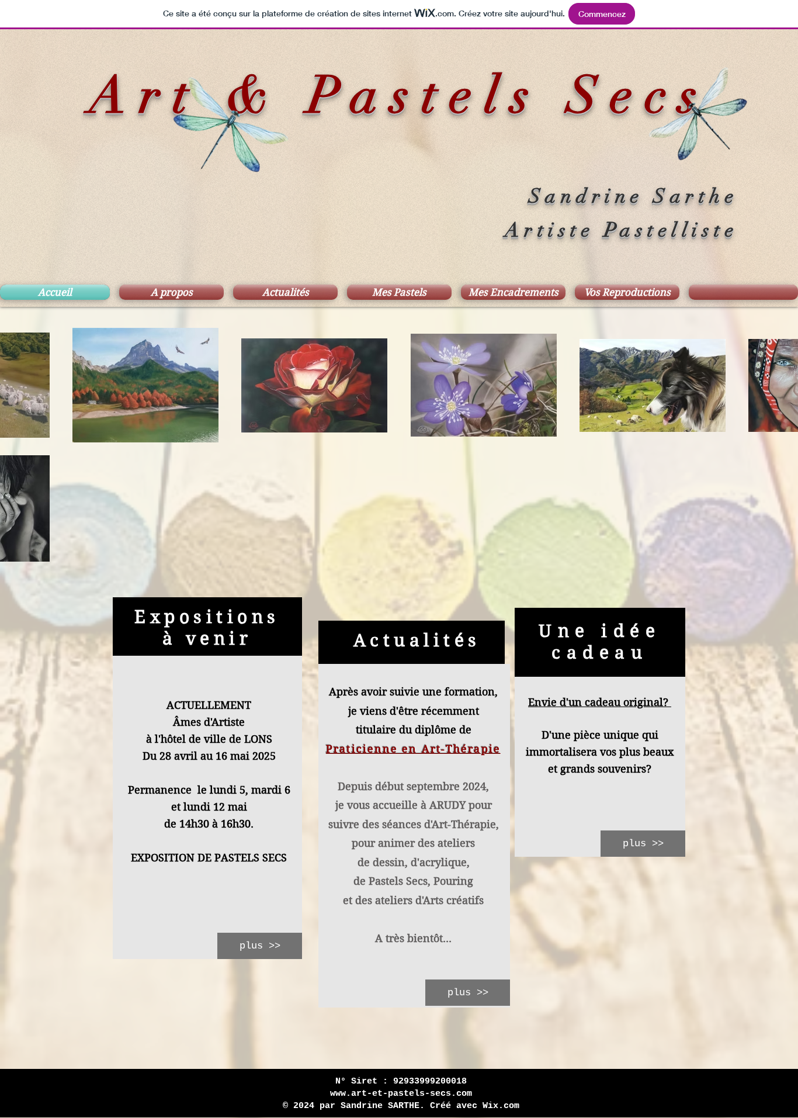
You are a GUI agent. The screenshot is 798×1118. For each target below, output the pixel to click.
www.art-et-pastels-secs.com (401, 1094)
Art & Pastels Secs (399, 95)
